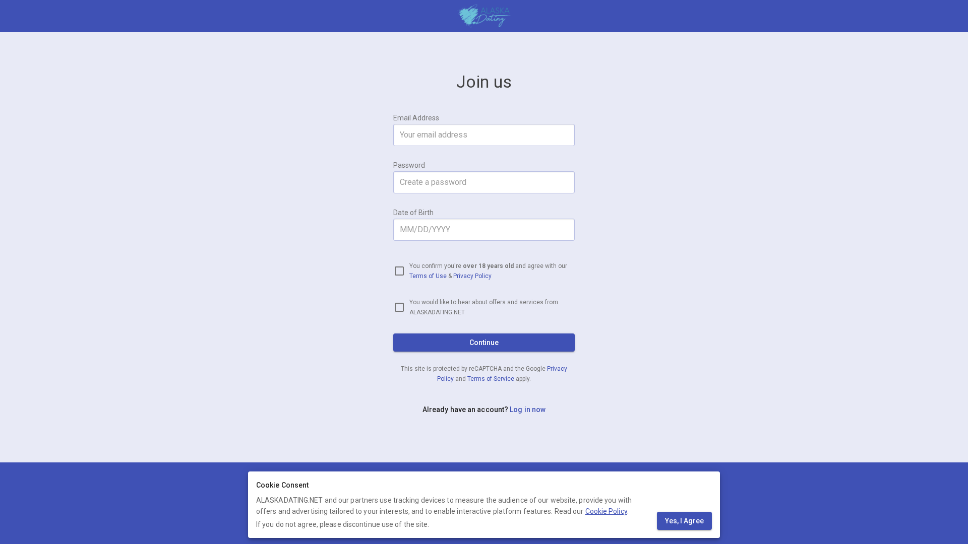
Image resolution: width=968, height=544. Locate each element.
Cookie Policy (606, 511)
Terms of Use (428, 276)
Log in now (528, 409)
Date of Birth (413, 213)
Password (409, 165)
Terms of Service (491, 378)
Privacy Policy (472, 276)
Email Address (416, 118)
